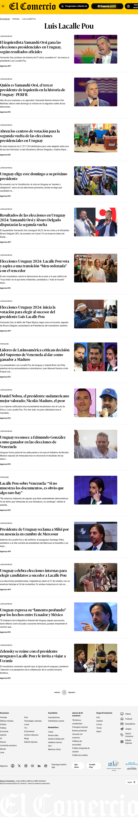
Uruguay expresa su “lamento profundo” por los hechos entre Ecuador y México (33, 612)
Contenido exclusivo (8, 745)
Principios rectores (80, 727)
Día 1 (50, 746)
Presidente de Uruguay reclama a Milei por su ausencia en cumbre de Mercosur (34, 531)
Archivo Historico (31, 735)
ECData (3, 724)
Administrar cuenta (56, 721)
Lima (2, 752)
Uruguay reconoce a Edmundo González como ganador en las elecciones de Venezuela (33, 441)
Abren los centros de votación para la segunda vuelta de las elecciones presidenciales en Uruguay (30, 135)
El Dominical (29, 731)
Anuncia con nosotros (77, 736)
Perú (26, 717)
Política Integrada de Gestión (80, 750)
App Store (76, 765)
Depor (98, 731)
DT (1, 738)
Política (3, 728)
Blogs (26, 738)
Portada (3, 717)
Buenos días (53, 735)
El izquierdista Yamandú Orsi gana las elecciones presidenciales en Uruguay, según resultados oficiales (30, 46)
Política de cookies (80, 755)
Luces (26, 724)
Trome (99, 728)
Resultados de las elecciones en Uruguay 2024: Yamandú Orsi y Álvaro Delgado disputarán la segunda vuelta (32, 219)
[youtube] (32, 765)
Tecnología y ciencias (33, 721)
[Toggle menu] (3, 6)
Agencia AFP (5, 66)
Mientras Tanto (54, 749)
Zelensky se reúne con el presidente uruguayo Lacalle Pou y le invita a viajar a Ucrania (33, 655)
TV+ (25, 728)
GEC (98, 717)
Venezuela (4, 344)
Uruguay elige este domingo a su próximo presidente (33, 176)
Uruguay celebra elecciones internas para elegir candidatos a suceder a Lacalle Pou (33, 572)
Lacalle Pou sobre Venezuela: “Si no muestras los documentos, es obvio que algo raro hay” (32, 487)
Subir (129, 782)
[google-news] (45, 765)
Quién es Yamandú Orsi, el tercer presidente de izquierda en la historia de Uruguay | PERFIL (32, 89)
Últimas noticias (6, 721)
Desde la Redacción (56, 739)
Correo (99, 724)
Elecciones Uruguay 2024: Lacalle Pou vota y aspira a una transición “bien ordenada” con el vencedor (34, 265)
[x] (19, 765)
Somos (3, 742)
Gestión (99, 721)
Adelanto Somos (55, 742)
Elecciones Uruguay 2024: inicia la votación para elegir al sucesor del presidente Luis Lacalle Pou (28, 311)
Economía (4, 731)
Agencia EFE (5, 112)
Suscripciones (54, 717)
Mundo (3, 749)
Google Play (92, 765)
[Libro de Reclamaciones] (132, 765)
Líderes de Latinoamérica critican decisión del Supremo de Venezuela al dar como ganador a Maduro (35, 354)
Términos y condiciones (77, 722)
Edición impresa (30, 742)
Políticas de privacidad (77, 743)
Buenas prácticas (79, 731)
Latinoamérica (6, 36)
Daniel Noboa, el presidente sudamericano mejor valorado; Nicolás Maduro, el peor (34, 398)
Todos (50, 732)
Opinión (3, 735)
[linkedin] (39, 765)
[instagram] (25, 765)
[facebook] (12, 765)
